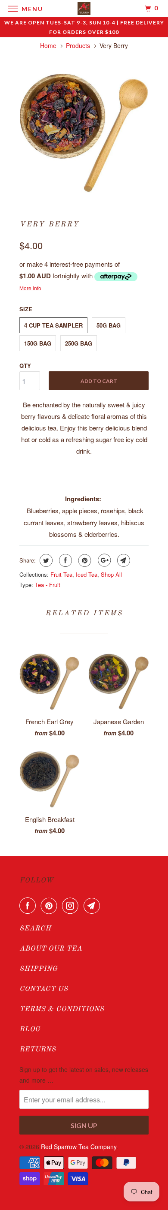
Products (78, 45)
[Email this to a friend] (122, 560)
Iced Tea (86, 574)
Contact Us (43, 989)
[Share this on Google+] (103, 560)
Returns (37, 1049)
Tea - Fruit (47, 585)
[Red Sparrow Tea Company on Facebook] (29, 905)
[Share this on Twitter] (45, 560)
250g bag (78, 343)
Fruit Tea (61, 574)
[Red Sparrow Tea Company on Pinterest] (51, 905)
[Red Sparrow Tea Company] (84, 8)
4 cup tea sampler (53, 325)
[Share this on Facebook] (64, 560)
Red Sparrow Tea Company (78, 1146)
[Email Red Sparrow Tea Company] (93, 905)
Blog (29, 1029)
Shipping (38, 969)
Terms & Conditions (61, 1009)
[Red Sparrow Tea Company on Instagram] (72, 905)
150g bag (37, 343)
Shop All (111, 574)
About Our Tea (50, 948)
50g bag (108, 325)
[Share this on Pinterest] (83, 560)
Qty (25, 365)
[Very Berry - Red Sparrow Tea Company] (84, 130)
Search (35, 928)
